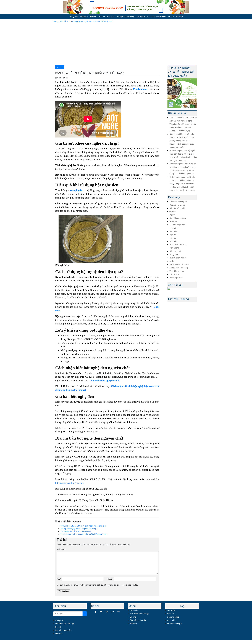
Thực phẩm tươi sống (125, 16)
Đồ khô (93, 16)
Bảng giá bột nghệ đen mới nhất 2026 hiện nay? (93, 21)
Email (111, 579)
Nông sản (84, 16)
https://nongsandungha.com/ (69, 483)
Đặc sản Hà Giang (177, 205)
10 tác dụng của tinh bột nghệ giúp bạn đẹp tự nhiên (181, 143)
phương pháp (173, 617)
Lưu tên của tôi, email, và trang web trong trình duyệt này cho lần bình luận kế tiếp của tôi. (99, 585)
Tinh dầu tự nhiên (176, 271)
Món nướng (174, 248)
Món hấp (173, 241)
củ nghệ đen (76, 190)
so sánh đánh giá (174, 623)
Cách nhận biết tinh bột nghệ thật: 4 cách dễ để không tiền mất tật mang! (182, 137)
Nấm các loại (175, 251)
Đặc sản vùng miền (177, 208)
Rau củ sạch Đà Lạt (177, 258)
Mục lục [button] (59, 67)
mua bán (171, 620)
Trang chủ (73, 16)
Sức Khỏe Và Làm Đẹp (156, 16)
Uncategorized (175, 277)
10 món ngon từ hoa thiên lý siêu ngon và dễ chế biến (83, 526)
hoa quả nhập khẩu (177, 225)
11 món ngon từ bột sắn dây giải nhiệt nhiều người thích (84, 534)
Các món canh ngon (178, 201)
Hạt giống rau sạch (177, 218)
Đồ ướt (171, 16)
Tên (59, 579)
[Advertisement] (126, 43)
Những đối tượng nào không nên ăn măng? (79, 528)
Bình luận (61, 549)
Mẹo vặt (179, 16)
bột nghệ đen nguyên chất (105, 380)
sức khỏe (171, 610)
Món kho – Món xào (177, 244)
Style (171, 261)
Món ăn (101, 16)
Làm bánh (173, 228)
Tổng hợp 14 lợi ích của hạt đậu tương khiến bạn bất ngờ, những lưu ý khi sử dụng (182, 127)
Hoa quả (110, 16)
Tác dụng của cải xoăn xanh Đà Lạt (76, 531)
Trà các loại (174, 274)
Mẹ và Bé (141, 16)
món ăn (170, 613)
